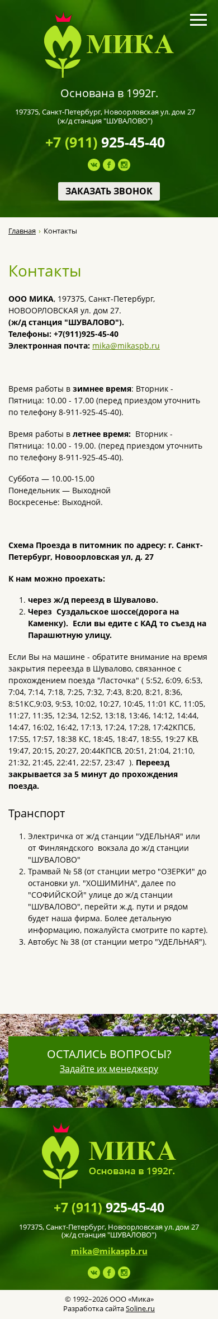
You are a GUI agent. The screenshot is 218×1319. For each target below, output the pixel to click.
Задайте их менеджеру (109, 1069)
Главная (22, 231)
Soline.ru (140, 1308)
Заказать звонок (109, 191)
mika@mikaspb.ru (126, 345)
